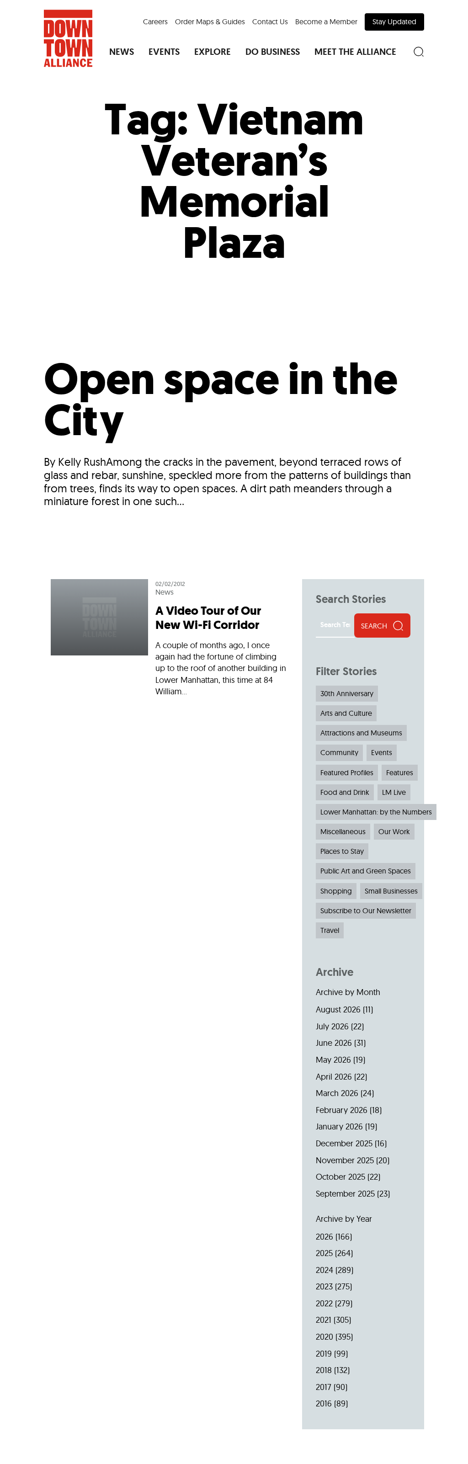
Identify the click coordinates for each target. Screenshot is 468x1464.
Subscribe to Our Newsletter (365, 910)
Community (339, 752)
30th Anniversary (346, 693)
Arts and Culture (346, 713)
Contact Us (270, 21)
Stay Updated (394, 21)
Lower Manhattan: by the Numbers (376, 811)
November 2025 (345, 1160)
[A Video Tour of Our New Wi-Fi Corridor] (169, 641)
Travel (329, 930)
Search (374, 625)
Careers (155, 21)
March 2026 (337, 1093)
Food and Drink (344, 792)
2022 (324, 1303)
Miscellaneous (343, 831)
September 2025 (345, 1193)
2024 (324, 1270)
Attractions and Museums (361, 732)
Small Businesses (391, 890)
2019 (324, 1353)
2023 (324, 1286)
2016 (324, 1403)
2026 (324, 1236)
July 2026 (332, 1026)
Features (399, 772)
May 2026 (333, 1059)
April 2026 (334, 1076)
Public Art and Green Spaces (365, 870)
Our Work (394, 831)
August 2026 (338, 1009)
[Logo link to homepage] (68, 38)
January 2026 (339, 1126)
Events (381, 752)
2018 (324, 1370)
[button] (121, 51)
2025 (324, 1253)
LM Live (394, 792)
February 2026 (341, 1110)
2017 (323, 1387)
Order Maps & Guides (210, 21)
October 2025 (340, 1176)
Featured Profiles (346, 772)
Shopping (336, 890)
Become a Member (326, 21)
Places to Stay (342, 851)
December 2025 (344, 1143)
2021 (323, 1320)
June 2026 (334, 1043)
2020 (324, 1336)
